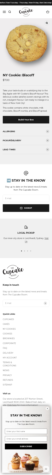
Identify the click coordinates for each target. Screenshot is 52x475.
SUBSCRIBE (26, 446)
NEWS (6, 370)
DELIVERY (8, 353)
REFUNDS (8, 380)
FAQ (5, 348)
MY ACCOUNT (10, 357)
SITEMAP (7, 384)
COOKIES (7, 333)
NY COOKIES (9, 329)
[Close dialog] (47, 408)
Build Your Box (26, 119)
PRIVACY (7, 375)
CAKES (6, 324)
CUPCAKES (8, 319)
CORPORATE (9, 343)
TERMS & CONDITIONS (9, 364)
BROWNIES (9, 338)
